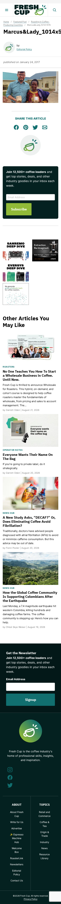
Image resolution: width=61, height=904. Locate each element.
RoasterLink (16, 858)
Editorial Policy (24, 49)
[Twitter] (10, 785)
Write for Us (16, 822)
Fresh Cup (30, 10)
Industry (44, 842)
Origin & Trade (44, 834)
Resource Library (44, 856)
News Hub (9, 513)
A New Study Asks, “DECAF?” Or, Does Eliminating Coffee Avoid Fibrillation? (29, 521)
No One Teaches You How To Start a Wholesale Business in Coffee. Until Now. (29, 375)
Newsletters (16, 864)
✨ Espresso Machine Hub (16, 838)
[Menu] (6, 10)
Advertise (16, 828)
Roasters (9, 366)
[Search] (54, 10)
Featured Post (20, 21)
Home (6, 21)
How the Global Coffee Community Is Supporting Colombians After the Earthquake (30, 596)
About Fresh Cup (16, 814)
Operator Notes (13, 450)
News (44, 848)
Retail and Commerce (44, 814)
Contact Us (17, 880)
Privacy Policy (30, 899)
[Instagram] (10, 770)
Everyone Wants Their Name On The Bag (28, 456)
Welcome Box (17, 850)
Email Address (15, 679)
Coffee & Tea (44, 824)
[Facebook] (10, 777)
